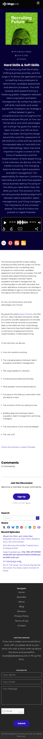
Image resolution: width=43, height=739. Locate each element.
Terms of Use (21, 621)
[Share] (36, 228)
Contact (21, 625)
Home (21, 592)
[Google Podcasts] (3, 244)
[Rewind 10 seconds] (4, 229)
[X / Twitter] (4, 528)
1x (20, 228)
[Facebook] (8, 528)
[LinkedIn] (17, 528)
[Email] (39, 528)
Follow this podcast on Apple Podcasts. (18, 447)
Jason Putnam (26, 314)
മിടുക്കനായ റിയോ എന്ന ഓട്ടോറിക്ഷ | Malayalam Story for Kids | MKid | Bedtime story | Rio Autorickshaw (21, 539)
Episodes (21, 597)
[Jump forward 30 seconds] (11, 229)
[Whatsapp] (26, 528)
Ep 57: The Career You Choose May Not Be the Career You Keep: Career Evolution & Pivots (21, 568)
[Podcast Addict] (16, 244)
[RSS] (23, 244)
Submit (21, 723)
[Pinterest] (21, 528)
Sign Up (21, 496)
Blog (21, 606)
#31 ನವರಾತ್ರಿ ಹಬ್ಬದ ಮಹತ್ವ (12, 561)
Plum (5, 317)
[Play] (5, 223)
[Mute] (39, 222)
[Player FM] (10, 244)
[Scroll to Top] (38, 727)
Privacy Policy (21, 616)
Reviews (21, 611)
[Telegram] (30, 528)
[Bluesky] (13, 528)
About (21, 601)
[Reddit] (34, 528)
